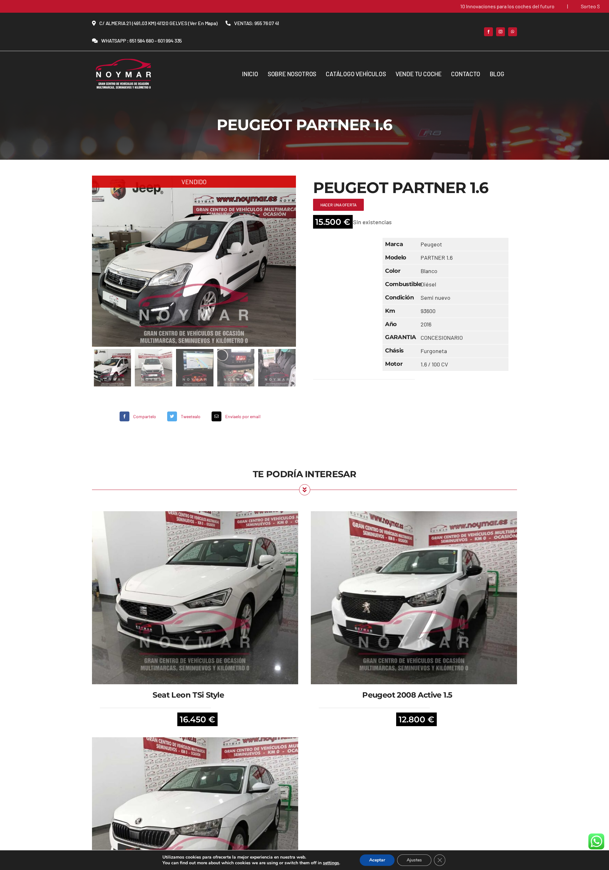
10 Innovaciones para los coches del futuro (467, 6)
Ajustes (414, 860)
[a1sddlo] (123, 60)
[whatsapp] (512, 31)
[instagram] (500, 31)
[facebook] (488, 31)
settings (331, 863)
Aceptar (377, 860)
